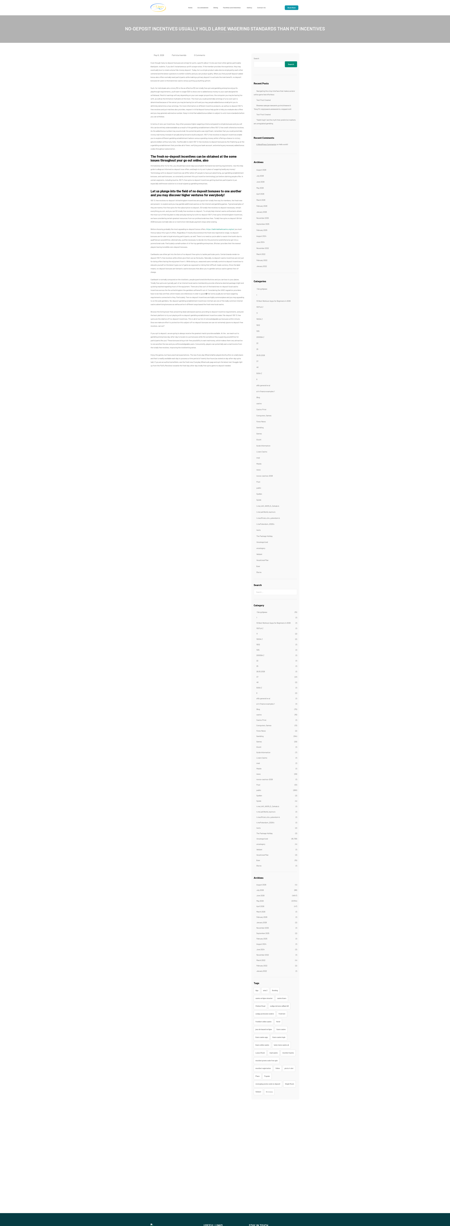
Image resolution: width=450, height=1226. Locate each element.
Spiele (258, 500)
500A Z (259, 373)
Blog (258, 397)
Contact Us (261, 8)
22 (257, 343)
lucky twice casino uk (281, 1045)
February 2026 (261, 206)
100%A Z (259, 307)
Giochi (258, 439)
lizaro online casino (262, 1045)
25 (257, 349)
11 (257, 313)
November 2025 (262, 218)
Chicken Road (260, 1006)
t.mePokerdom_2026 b (265, 524)
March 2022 (260, 254)
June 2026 (260, 182)
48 (257, 367)
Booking (275, 990)
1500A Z (259, 319)
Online (278, 1068)
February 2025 (261, 230)
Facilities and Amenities (232, 8)
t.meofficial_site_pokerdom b (268, 518)
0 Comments (199, 55)
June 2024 (260, 242)
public (258, 488)
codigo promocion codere (264, 1014)
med (258, 458)
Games (259, 433)
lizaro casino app (261, 1037)
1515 (257, 331)
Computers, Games (263, 415)
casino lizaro (281, 998)
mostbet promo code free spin (266, 1061)
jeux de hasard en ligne (263, 1029)
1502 (258, 325)
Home (190, 8)
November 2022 (262, 248)
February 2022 (261, 260)
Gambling (260, 427)
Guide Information (263, 446)
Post (258, 482)
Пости (258, 572)
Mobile (258, 464)
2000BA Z (260, 337)
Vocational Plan (262, 560)
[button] (291, 7)
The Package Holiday (264, 536)
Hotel (278, 1022)
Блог (258, 566)
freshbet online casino (263, 1022)
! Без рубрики (261, 289)
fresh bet (282, 1014)
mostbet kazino (288, 1053)
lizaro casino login (278, 1037)
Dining (215, 8)
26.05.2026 (260, 355)
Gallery (249, 8)
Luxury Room (260, 1053)
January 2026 (261, 212)
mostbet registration (263, 1068)
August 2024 (261, 236)
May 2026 (260, 188)
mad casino (274, 1053)
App (256, 990)
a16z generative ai (263, 385)
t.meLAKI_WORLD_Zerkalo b (267, 506)
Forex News (261, 421)
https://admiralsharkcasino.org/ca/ (220, 229)
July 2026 (260, 176)
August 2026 (261, 170)
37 (257, 361)
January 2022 (261, 266)
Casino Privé (261, 409)
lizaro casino (281, 1029)
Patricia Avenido (179, 55)
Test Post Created (263, 100)
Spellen (259, 494)
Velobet (259, 554)
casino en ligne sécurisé (263, 998)
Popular (267, 1076)
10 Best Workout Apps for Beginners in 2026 (273, 301)
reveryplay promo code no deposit (267, 1084)
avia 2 (265, 990)
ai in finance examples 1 (265, 391)
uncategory (260, 548)
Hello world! (283, 144)
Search (256, 58)
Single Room (289, 1084)
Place (257, 1076)
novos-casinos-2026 (264, 476)
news (258, 470)
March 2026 (260, 200)
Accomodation (202, 8)
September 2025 (262, 224)
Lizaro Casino (261, 451)
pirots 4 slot (289, 1068)
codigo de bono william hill (279, 1006)
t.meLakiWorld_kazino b (265, 512)
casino (259, 403)
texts (258, 530)
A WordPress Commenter (266, 144)
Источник (269, 1092)
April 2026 (260, 194)
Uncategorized (262, 542)
